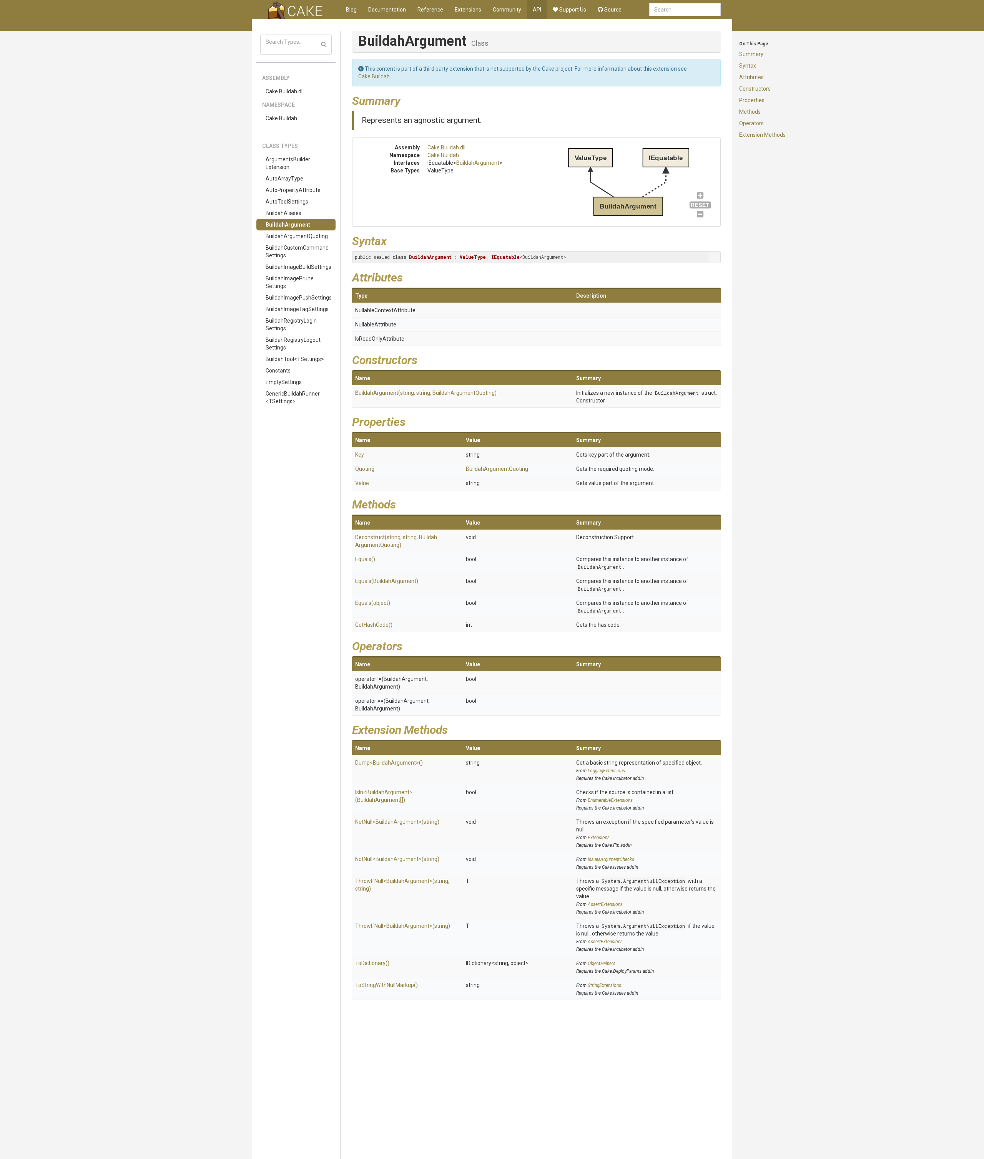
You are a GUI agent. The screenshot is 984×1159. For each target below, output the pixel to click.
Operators (751, 123)
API (537, 10)
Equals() (365, 559)
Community (507, 10)
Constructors (755, 89)
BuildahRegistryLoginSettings (291, 324)
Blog (351, 10)
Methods (750, 112)
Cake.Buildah (281, 118)
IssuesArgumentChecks (611, 859)
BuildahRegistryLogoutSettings (293, 344)
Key (359, 455)
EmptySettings (284, 382)
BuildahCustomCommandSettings (297, 251)
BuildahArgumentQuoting (297, 236)
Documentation (387, 10)
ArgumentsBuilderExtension (288, 163)
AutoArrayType (284, 179)
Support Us (572, 10)
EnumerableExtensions (610, 800)
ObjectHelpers (601, 963)
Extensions (468, 10)
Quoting (364, 469)
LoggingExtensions (606, 770)
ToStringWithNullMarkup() (386, 985)
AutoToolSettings (287, 202)
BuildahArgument (288, 225)
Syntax (747, 66)
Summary (751, 54)
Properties (752, 100)
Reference (430, 10)
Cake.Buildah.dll (285, 91)
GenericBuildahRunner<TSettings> (293, 397)
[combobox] (685, 9)
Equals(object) (372, 603)
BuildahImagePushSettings (299, 298)
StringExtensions (604, 985)
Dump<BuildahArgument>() (389, 763)
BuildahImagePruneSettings (290, 282)
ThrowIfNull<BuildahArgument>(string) (402, 926)
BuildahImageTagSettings (297, 309)
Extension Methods (762, 135)
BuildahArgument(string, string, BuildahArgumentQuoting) (426, 393)
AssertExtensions (605, 904)
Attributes (751, 77)
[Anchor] (406, 100)
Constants (278, 371)
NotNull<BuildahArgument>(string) (397, 822)
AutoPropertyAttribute (293, 190)
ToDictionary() (372, 963)
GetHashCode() (373, 625)
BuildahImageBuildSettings (298, 267)
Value (362, 483)
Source (612, 10)
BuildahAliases (283, 213)
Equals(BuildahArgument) (386, 581)
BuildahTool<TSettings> (295, 359)
